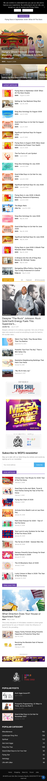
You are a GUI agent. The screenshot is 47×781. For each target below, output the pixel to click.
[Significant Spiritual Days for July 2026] (7, 187)
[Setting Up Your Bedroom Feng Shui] (19, 74)
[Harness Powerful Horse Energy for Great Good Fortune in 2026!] (7, 555)
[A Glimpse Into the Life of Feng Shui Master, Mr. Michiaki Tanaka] (7, 260)
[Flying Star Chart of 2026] (7, 502)
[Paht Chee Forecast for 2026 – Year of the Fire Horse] (7, 523)
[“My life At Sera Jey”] (7, 373)
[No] (44, 7)
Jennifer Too (6, 327)
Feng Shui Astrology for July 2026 (27, 164)
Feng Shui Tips (6, 48)
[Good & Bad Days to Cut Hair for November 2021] (7, 717)
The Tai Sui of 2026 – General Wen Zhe (29, 542)
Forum (32, 772)
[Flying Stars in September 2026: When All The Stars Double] (7, 93)
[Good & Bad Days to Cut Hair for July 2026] (7, 177)
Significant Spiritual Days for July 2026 (29, 185)
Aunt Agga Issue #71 (22, 693)
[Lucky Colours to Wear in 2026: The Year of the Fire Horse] (7, 576)
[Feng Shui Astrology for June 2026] (7, 219)
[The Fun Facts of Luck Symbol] (7, 156)
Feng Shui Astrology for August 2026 (28, 111)
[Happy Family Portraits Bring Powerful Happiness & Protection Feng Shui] (7, 634)
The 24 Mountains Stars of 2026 (27, 563)
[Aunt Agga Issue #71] (7, 696)
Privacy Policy (27, 10)
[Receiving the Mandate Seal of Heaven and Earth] (7, 645)
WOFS (3, 61)
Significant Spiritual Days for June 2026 (29, 237)
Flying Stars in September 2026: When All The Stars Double (23, 20)
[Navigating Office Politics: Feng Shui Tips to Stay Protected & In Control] (7, 271)
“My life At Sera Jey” (22, 371)
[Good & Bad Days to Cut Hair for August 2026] (7, 125)
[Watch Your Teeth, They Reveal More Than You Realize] (7, 342)
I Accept (17, 10)
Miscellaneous (7, 314)
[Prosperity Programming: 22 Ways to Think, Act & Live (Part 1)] (7, 706)
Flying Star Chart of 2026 (24, 500)
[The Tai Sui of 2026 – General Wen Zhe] (7, 544)
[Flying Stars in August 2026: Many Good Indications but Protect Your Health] (7, 145)
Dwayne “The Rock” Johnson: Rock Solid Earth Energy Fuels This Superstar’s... (21, 321)
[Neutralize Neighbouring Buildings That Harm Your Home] (7, 363)
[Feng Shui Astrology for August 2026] (7, 114)
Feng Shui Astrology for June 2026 (27, 216)
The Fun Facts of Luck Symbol (26, 153)
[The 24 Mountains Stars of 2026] (7, 565)
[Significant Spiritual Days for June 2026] (7, 239)
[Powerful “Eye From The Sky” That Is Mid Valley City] (7, 352)
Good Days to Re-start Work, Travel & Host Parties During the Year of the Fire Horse (29, 490)
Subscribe (39, 465)
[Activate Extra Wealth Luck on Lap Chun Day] (7, 513)
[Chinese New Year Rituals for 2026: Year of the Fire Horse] (7, 480)
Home (10, 772)
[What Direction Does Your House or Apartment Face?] (23, 600)
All (22, 280)
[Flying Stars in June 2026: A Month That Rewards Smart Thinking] (7, 250)
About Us (25, 772)
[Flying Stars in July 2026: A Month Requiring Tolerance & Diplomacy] (7, 198)
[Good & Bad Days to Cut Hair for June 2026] (7, 229)
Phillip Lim (18, 273)
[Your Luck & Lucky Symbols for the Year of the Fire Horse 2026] (7, 534)
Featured (29, 280)
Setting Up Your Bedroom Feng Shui (28, 101)
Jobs (37, 772)
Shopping (17, 772)
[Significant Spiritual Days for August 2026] (7, 135)
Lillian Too (18, 208)
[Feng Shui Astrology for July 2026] (7, 166)
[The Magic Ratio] (7, 208)
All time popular (40, 280)
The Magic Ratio (21, 205)
